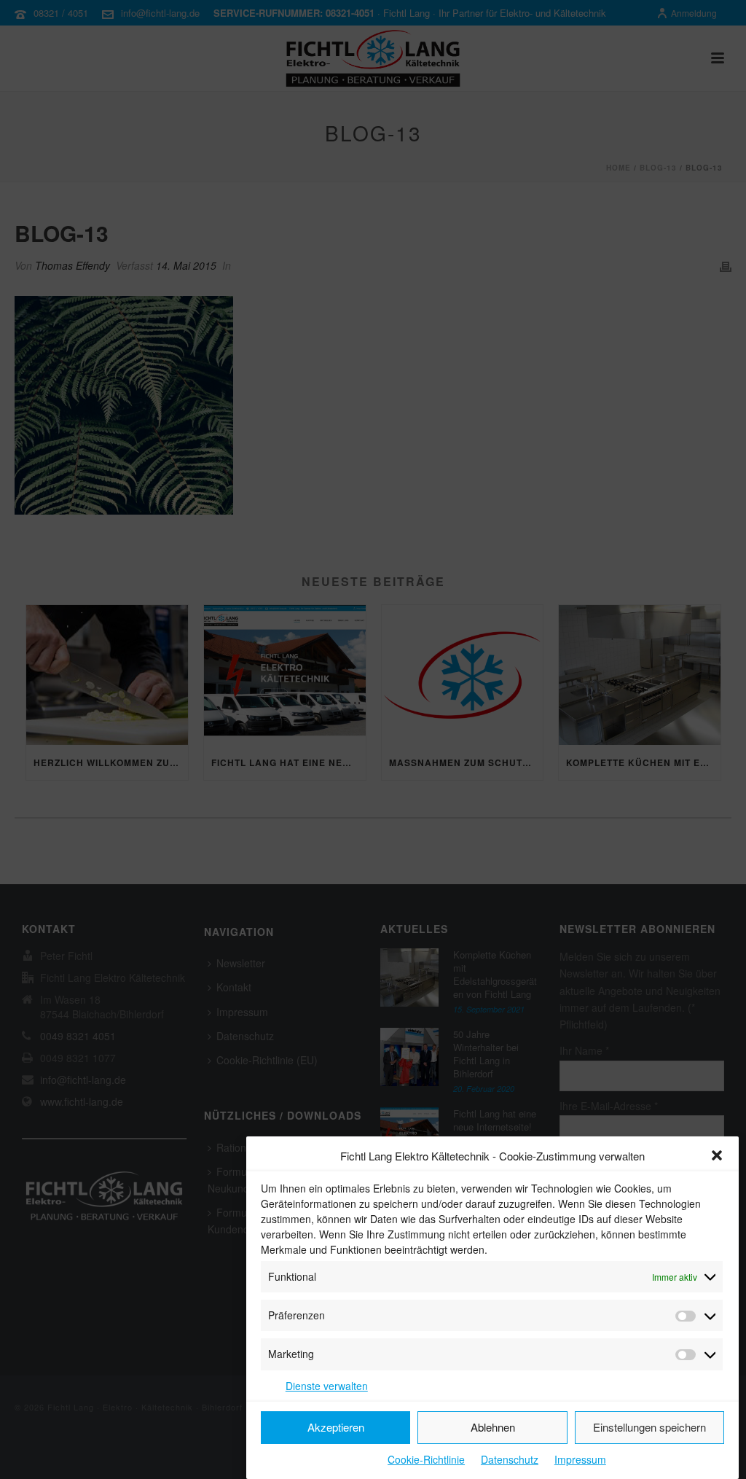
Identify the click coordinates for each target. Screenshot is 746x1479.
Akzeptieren (335, 1427)
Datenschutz (509, 1459)
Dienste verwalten (327, 1385)
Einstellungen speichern (649, 1427)
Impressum (580, 1459)
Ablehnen (493, 1427)
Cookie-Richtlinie (426, 1459)
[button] (717, 1155)
